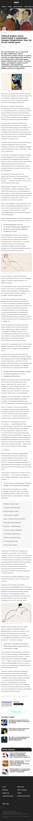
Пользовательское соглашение (9, 811)
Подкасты (5, 793)
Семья (4, 6)
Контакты (20, 787)
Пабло (19, 793)
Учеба (10, 6)
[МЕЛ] (16, 2)
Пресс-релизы (22, 790)
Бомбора (16, 701)
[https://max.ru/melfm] (29, 781)
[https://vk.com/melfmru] (12, 781)
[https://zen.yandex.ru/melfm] (8, 781)
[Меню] (30, 2)
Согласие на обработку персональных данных (12, 812)
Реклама (5, 790)
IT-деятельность (8, 796)
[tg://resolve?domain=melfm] (3, 781)
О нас (4, 787)
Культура (4, 32)
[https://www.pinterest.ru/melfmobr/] (20, 781)
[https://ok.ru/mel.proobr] (25, 781)
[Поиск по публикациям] (2, 2)
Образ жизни (17, 6)
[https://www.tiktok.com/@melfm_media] (16, 781)
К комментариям (16, 712)
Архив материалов (23, 796)
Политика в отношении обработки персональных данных (14, 814)
